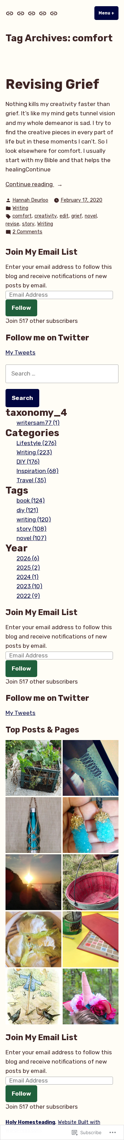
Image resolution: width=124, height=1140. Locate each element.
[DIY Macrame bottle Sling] (33, 825)
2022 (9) (28, 595)
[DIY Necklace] (90, 825)
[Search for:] (62, 373)
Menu (108, 13)
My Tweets (20, 352)
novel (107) (31, 538)
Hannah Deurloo (30, 200)
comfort (22, 216)
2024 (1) (28, 576)
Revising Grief (52, 84)
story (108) (31, 528)
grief (76, 216)
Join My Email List (42, 252)
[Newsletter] (20, 13)
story (28, 224)
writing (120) (34, 519)
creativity (45, 216)
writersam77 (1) (38, 422)
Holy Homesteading (30, 1122)
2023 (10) (29, 586)
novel (91, 216)
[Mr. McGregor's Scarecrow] (33, 996)
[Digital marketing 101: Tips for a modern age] (33, 882)
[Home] (10, 13)
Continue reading (30, 184)
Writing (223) (34, 452)
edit (64, 216)
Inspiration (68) (38, 470)
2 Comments (27, 232)
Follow (21, 307)
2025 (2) (28, 567)
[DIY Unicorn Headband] (90, 996)
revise (12, 224)
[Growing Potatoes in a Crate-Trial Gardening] (33, 768)
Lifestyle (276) (36, 443)
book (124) (31, 500)
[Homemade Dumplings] (33, 939)
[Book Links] (53, 13)
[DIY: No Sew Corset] (90, 768)
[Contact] (42, 13)
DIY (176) (28, 461)
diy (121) (27, 510)
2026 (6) (28, 558)
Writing (20, 208)
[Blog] (31, 13)
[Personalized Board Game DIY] (90, 939)
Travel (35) (31, 480)
